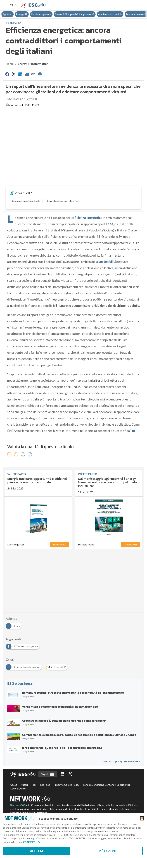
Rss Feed (45, 784)
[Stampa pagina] (40, 74)
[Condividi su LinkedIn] (20, 74)
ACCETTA (36, 850)
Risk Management (28, 14)
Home (10, 64)
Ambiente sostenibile (96, 14)
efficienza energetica (86, 218)
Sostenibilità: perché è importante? (61, 14)
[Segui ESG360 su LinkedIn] (62, 774)
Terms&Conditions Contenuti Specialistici (106, 784)
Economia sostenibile (124, 14)
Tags (34, 784)
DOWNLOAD (59, 544)
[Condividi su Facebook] (7, 74)
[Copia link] (33, 74)
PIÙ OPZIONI (107, 850)
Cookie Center (18, 788)
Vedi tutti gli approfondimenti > (121, 761)
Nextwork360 (18, 805)
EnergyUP (8, 14)
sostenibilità (107, 262)
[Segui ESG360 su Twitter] (70, 774)
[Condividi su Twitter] (13, 74)
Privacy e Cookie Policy (66, 784)
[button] (10, 5)
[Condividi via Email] (27, 74)
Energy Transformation (33, 64)
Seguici (45, 774)
